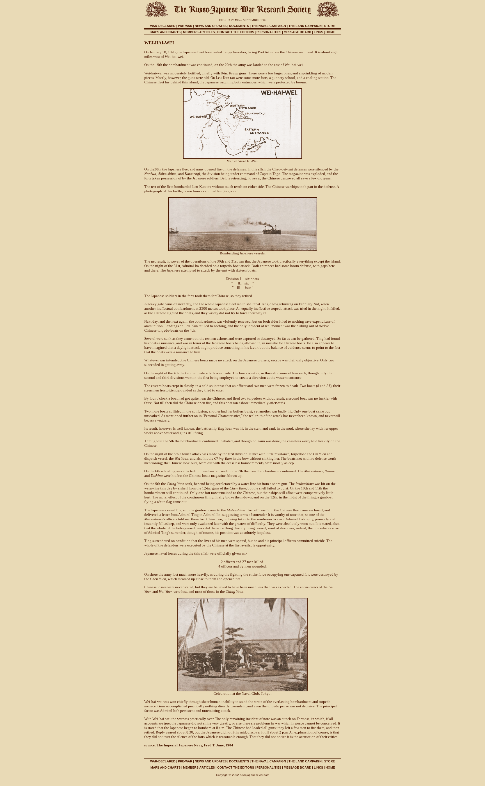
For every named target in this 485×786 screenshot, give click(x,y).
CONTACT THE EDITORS (235, 32)
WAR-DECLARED (162, 26)
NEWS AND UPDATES (211, 26)
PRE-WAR (185, 26)
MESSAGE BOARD (297, 32)
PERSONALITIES (269, 32)
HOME (330, 32)
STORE (329, 26)
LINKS (318, 32)
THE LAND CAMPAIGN (305, 26)
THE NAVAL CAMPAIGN (268, 26)
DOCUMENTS (239, 26)
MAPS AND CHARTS (165, 32)
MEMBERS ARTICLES (199, 32)
